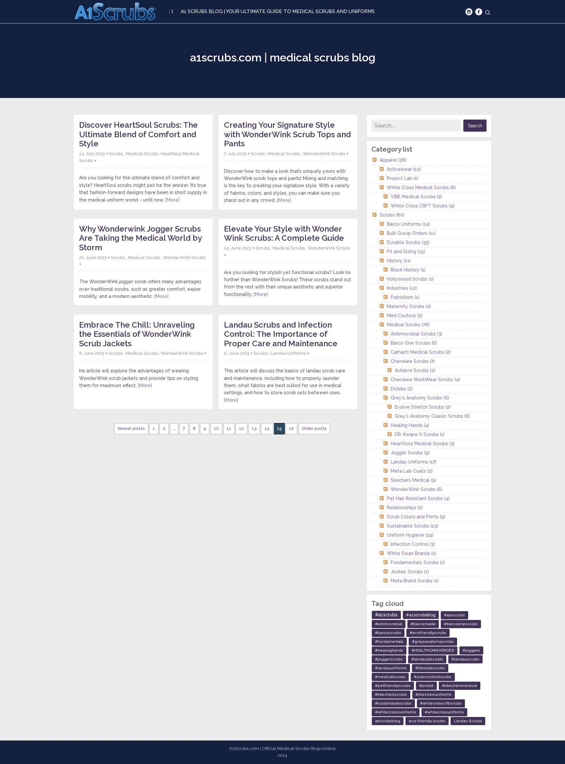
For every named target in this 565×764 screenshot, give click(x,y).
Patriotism (405, 297)
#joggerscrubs (389, 659)
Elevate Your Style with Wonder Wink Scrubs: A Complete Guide (284, 233)
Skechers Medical (413, 480)
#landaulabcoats (427, 659)
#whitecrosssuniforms (395, 712)
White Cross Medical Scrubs (421, 187)
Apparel (393, 160)
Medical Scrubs (142, 153)
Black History (408, 269)
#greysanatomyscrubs (433, 641)
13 (254, 428)
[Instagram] (468, 11)
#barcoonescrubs (461, 624)
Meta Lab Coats (412, 471)
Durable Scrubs (408, 242)
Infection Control (413, 544)
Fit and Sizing (406, 251)
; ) (171, 11)
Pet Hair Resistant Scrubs (418, 498)
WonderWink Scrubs (324, 153)
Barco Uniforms (408, 224)
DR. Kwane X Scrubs (420, 434)
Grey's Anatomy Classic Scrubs (432, 416)
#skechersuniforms (434, 694)
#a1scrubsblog (421, 614)
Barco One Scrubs (414, 343)
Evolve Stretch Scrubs (423, 407)
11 (229, 428)
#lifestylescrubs (430, 668)
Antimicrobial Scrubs (416, 333)
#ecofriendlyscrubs (428, 632)
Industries (402, 288)
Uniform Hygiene (410, 535)
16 (291, 428)
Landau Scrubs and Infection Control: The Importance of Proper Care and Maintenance (280, 334)
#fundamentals (389, 641)
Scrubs (116, 153)
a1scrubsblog (387, 721)
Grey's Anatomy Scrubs (420, 397)
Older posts (314, 428)
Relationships (405, 507)
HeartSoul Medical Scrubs (422, 443)
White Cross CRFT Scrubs (422, 205)
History (399, 260)
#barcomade (423, 624)
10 (216, 428)
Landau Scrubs (468, 721)
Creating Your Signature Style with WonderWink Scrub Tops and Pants (287, 134)
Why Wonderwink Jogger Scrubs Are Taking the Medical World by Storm (140, 238)
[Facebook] (478, 11)
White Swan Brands (411, 553)
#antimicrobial (388, 624)
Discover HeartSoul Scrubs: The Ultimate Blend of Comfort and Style (138, 134)
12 (241, 428)
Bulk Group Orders (411, 233)
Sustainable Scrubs (412, 525)
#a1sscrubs (454, 615)
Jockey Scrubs (410, 571)
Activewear (404, 169)
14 (267, 428)
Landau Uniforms (288, 353)
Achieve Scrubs (415, 370)
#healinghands (389, 650)
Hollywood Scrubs (410, 279)
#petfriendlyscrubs (393, 685)
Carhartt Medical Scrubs (421, 352)
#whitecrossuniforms (444, 712)
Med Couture (404, 315)
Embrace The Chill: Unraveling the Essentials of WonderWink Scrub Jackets (137, 334)
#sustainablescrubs (393, 703)
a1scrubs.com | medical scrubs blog (282, 57)
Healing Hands (410, 425)
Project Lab (403, 178)
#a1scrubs (386, 614)
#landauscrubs (465, 659)
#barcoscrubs (388, 632)
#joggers (471, 650)
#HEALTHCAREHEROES (433, 650)
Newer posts (131, 428)
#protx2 (426, 685)
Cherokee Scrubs (413, 361)
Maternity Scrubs (409, 306)
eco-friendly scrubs (427, 721)
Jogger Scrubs (410, 452)
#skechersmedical (459, 685)
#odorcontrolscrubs (433, 677)
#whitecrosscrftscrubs (441, 703)
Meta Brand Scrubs (415, 580)
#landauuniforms (391, 668)
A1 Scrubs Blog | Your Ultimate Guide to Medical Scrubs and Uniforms (278, 11)
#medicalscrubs (390, 677)
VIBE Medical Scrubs (416, 196)
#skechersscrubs (391, 694)
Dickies (402, 388)
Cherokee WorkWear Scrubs (425, 379)
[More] (172, 200)
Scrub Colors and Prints (416, 516)
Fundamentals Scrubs (418, 562)
